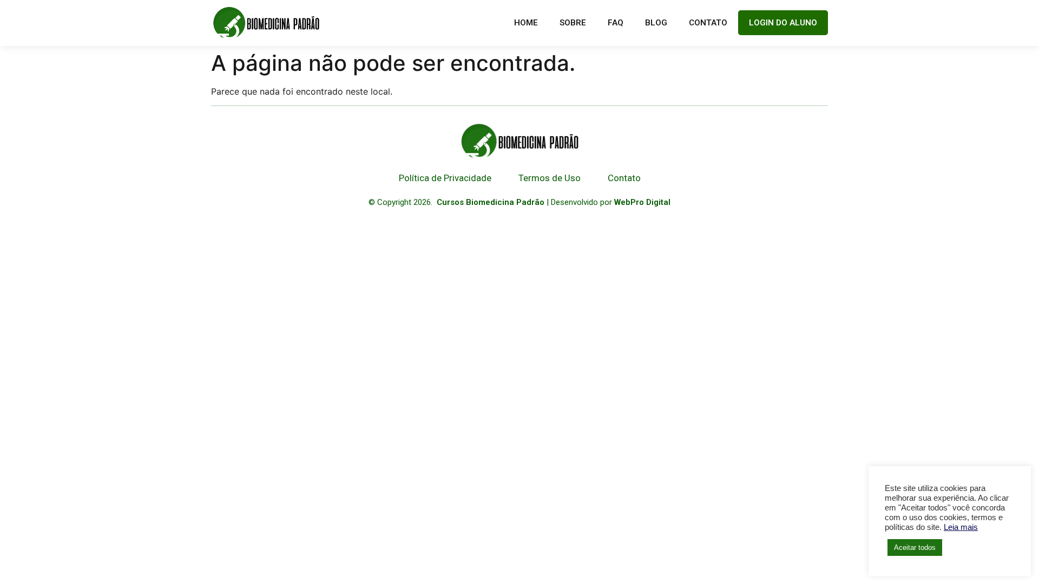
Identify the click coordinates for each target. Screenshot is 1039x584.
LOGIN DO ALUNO (783, 23)
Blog (656, 23)
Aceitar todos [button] (915, 547)
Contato (708, 23)
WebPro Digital (642, 202)
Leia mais (961, 527)
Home (526, 23)
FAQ (615, 23)
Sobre (573, 23)
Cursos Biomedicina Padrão (490, 202)
